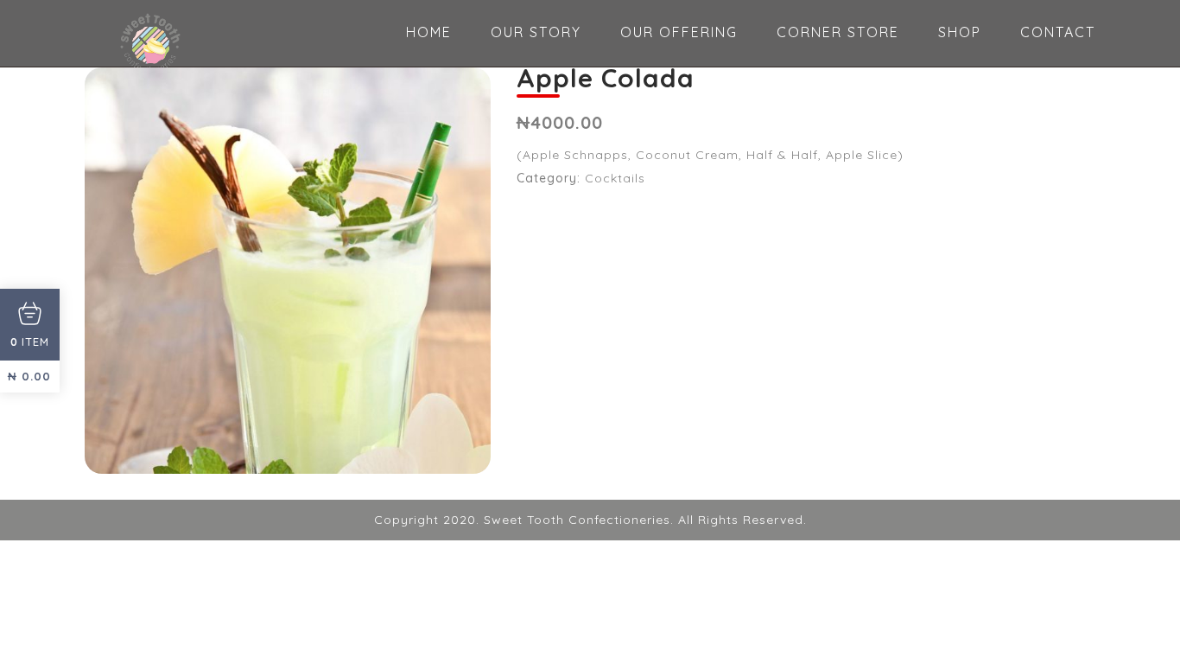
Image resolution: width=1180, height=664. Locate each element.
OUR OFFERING (679, 32)
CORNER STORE (838, 32)
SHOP (959, 32)
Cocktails (615, 178)
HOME (429, 32)
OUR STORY (536, 32)
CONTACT (1057, 32)
